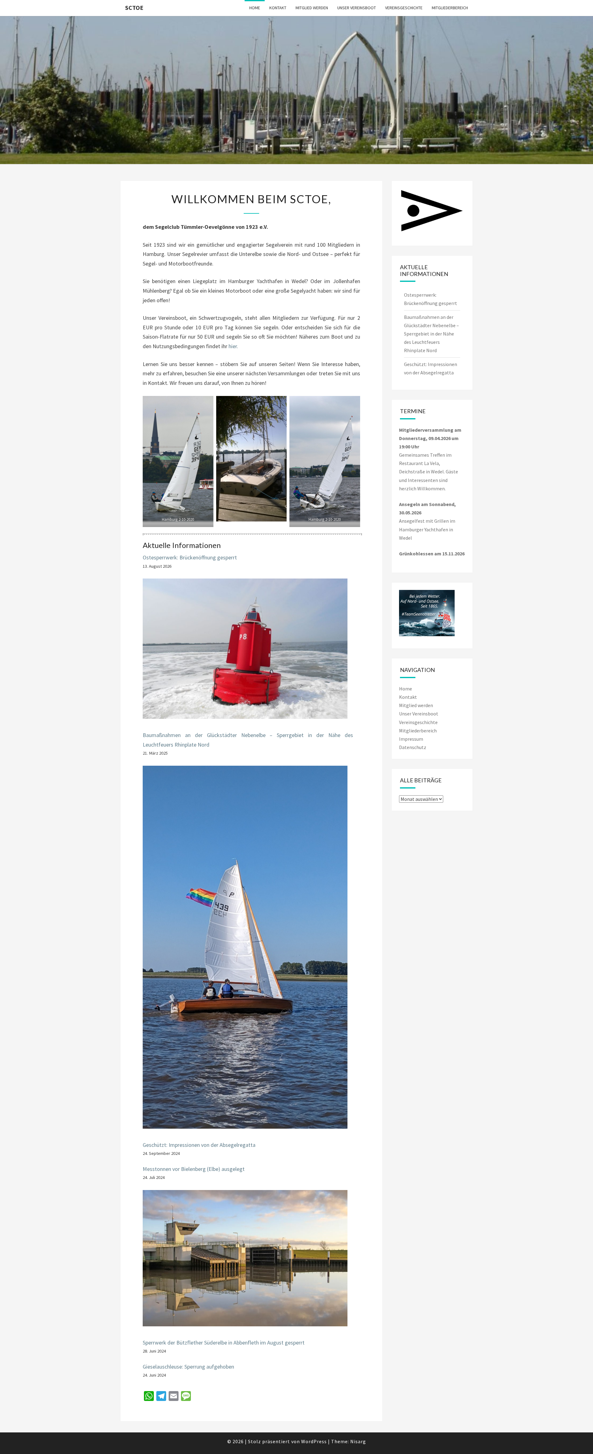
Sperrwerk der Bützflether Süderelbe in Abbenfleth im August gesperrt (224, 1342)
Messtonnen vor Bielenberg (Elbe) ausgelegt (194, 1168)
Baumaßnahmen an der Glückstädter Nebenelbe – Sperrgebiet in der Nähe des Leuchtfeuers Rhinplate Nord (431, 334)
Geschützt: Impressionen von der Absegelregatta (199, 1144)
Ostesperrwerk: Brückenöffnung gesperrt (190, 557)
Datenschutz (412, 747)
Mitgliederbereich (450, 7)
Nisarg (358, 1441)
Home (254, 7)
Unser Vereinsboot (356, 7)
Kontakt (277, 7)
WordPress (314, 1441)
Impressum (411, 739)
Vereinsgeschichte (404, 7)
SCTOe (134, 7)
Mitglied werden (312, 7)
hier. (233, 346)
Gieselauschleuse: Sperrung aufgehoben (188, 1366)
